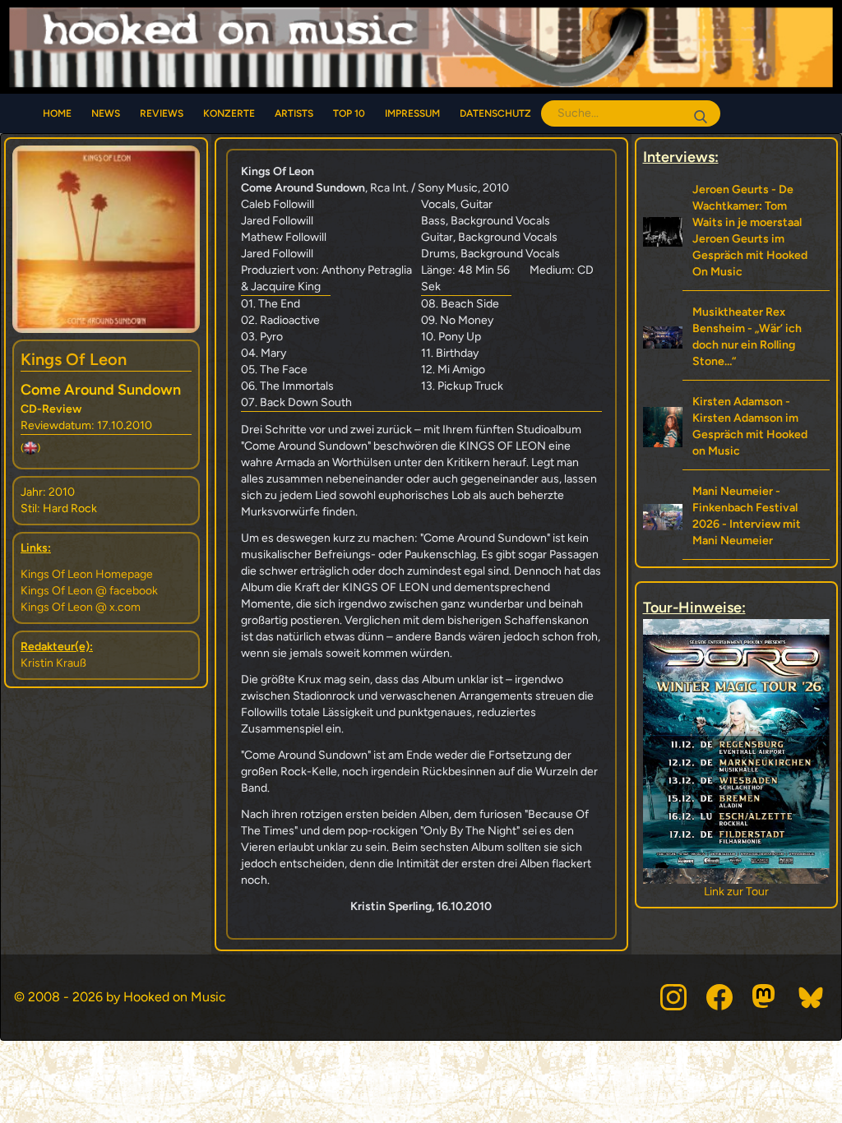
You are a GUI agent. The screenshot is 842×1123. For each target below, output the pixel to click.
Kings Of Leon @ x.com (81, 607)
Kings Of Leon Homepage (87, 574)
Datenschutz (495, 113)
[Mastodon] (765, 997)
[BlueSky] (811, 997)
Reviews (161, 113)
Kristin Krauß (53, 663)
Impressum (412, 113)
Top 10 (349, 113)
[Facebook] (719, 997)
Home (57, 113)
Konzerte (229, 113)
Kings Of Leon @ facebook (89, 591)
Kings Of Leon (74, 359)
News (105, 113)
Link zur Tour (653, 892)
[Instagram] (673, 997)
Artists (294, 113)
